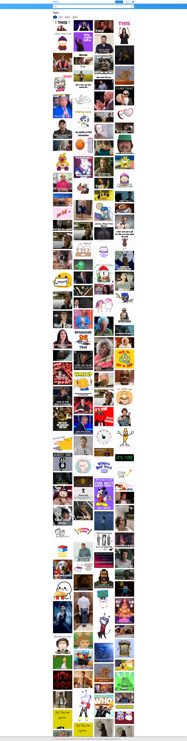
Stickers (67, 17)
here (119, 739)
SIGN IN (127, 1)
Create (120, 1)
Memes (75, 17)
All (55, 17)
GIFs (60, 17)
